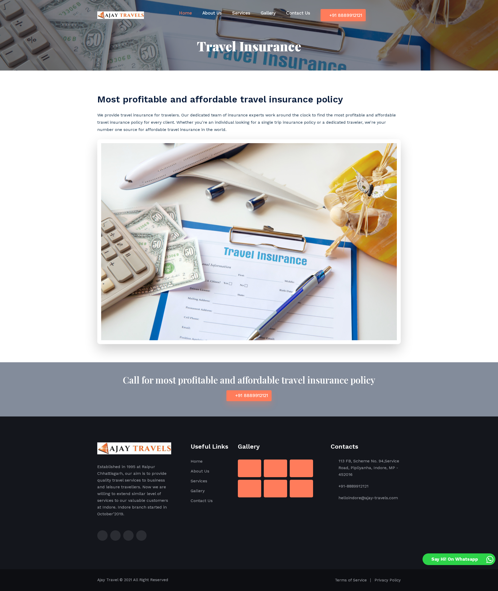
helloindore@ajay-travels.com (368, 497)
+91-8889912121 (353, 486)
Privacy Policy (388, 580)
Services (241, 13)
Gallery (268, 13)
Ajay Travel (107, 580)
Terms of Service (351, 580)
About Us (212, 13)
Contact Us (298, 13)
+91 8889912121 (345, 15)
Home (185, 13)
